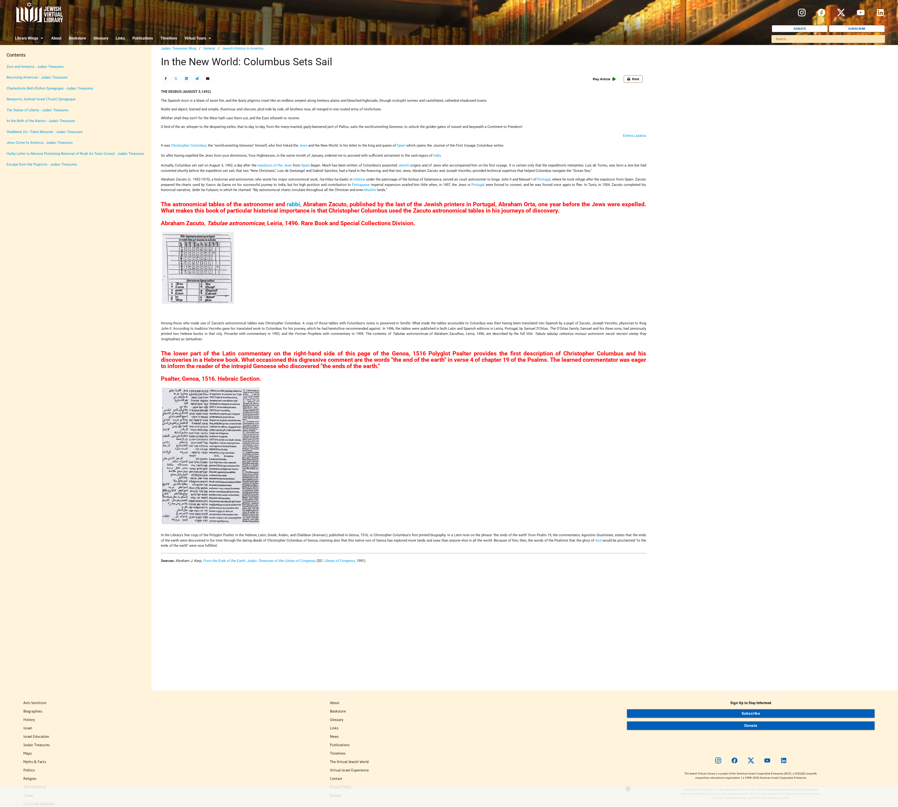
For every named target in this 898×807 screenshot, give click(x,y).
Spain (401, 145)
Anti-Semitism (35, 702)
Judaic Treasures (36, 744)
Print (635, 79)
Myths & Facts (34, 761)
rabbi (293, 204)
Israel (27, 728)
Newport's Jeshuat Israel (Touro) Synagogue (41, 99)
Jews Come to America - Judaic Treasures (40, 143)
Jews (303, 145)
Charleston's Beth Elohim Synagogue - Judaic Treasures (50, 88)
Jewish (403, 165)
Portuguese (361, 185)
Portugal (543, 179)
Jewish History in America (242, 48)
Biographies (32, 711)
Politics (29, 770)
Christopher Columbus (188, 145)
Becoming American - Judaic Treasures (37, 77)
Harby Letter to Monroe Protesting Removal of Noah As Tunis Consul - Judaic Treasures (75, 154)
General (209, 48)
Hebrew (359, 179)
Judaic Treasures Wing (178, 48)
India (437, 155)
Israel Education (36, 736)
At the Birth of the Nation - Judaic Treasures (41, 121)
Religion (29, 778)
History (29, 719)
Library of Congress (339, 561)
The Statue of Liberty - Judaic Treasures (38, 110)
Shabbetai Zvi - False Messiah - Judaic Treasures (45, 132)
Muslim (370, 190)
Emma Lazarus (634, 136)
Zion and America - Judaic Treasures (35, 67)
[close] (628, 789)
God (598, 540)
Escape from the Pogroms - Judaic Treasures (42, 164)
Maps (27, 753)
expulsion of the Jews (274, 165)
